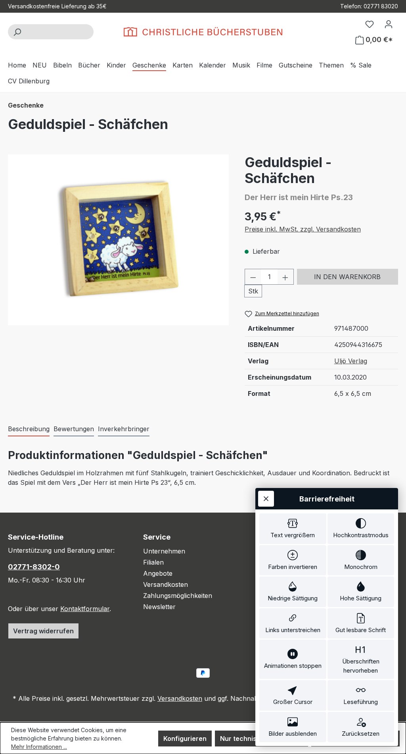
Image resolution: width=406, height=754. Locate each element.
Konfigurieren (185, 738)
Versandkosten (165, 584)
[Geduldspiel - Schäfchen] (118, 239)
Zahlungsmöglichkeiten (177, 596)
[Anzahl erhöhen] (285, 277)
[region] (118, 239)
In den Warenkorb (347, 277)
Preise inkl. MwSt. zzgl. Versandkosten (303, 229)
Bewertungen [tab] (74, 429)
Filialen (153, 562)
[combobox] (60, 31)
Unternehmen (164, 551)
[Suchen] (17, 31)
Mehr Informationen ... (39, 746)
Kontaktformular (84, 609)
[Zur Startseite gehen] (203, 32)
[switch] (292, 528)
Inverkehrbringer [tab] (123, 429)
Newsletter (159, 607)
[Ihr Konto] (388, 24)
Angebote (157, 573)
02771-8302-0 (34, 567)
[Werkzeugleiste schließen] (266, 499)
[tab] (29, 429)
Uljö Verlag (350, 361)
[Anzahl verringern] (253, 277)
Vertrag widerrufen (43, 631)
